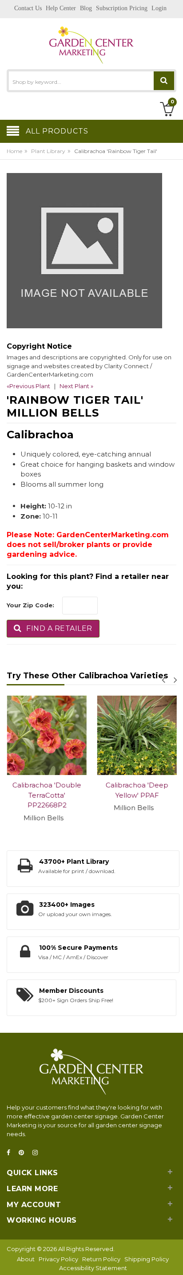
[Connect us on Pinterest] (24, 1153)
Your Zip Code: (30, 605)
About (26, 1259)
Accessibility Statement (93, 1267)
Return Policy (101, 1259)
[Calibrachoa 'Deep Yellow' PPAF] (136, 735)
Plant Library (48, 151)
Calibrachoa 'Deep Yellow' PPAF (136, 790)
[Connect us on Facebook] (11, 1153)
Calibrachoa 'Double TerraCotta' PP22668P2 (46, 795)
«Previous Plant (28, 386)
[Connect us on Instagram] (37, 1153)
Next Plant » (76, 386)
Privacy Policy (58, 1259)
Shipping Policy (146, 1259)
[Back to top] (174, 1259)
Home (14, 151)
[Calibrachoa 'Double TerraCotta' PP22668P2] (46, 735)
